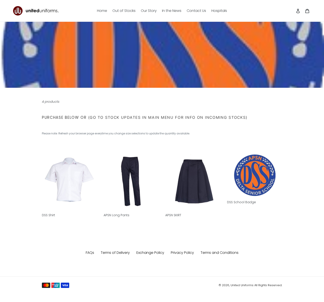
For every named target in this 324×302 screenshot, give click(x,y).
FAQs (90, 252)
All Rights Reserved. (268, 285)
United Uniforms (242, 285)
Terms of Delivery (115, 252)
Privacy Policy (182, 252)
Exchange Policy (150, 252)
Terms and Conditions (219, 252)
